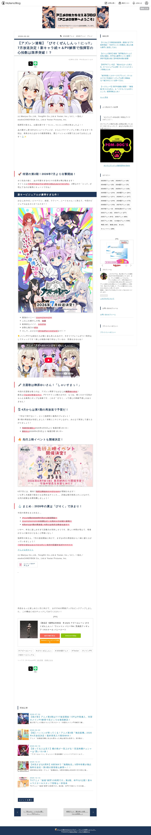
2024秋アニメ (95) (107, 188)
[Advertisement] (55, 589)
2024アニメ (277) (120, 212)
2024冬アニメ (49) (122, 180)
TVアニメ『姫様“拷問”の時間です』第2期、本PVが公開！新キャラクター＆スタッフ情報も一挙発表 (61, 781)
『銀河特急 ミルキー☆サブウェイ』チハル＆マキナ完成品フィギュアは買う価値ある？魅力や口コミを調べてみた (116, 78)
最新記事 (105, 36)
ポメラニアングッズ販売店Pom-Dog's (117, 165)
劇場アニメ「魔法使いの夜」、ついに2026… (77, 812)
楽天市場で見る (49, 636)
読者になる (144, 8)
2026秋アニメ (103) (108, 204)
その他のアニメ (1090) (122, 221)
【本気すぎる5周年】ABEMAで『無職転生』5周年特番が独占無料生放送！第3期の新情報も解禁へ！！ (61, 766)
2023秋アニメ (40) (107, 180)
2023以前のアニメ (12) (123, 209)
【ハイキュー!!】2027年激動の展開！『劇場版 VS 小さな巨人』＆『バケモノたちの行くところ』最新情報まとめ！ (116, 89)
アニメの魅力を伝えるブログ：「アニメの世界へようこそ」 (75, 8)
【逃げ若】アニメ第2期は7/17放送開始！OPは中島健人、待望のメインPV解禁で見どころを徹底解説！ (61, 718)
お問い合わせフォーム (108, 314)
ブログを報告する (84, 832)
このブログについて (107, 298)
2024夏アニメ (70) (122, 184)
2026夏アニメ (69, 36)
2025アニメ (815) (107, 216)
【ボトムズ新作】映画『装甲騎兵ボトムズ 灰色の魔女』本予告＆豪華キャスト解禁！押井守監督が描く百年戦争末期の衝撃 (116, 55)
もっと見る (104, 97)
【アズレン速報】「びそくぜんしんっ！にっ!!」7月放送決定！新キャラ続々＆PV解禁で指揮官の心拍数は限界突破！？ (56, 48)
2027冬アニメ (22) (123, 204)
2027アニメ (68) (106, 221)
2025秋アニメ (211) (108, 196)
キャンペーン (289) (107, 229)
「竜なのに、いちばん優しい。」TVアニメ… (33, 812)
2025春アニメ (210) (108, 192)
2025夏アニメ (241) (124, 192)
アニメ (90, 36)
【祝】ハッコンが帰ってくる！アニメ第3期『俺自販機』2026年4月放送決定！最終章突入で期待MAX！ (61, 734)
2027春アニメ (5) (107, 209)
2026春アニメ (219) (108, 200)
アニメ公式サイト (26, 550)
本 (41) (121, 224)
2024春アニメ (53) (107, 184)
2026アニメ (81, 36)
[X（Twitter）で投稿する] (30, 63)
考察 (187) (104, 224)
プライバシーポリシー (108, 332)
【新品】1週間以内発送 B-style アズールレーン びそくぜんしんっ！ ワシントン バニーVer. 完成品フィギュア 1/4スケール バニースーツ (65, 626)
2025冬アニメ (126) (123, 188)
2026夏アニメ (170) (124, 200)
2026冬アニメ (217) (124, 196)
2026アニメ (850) (121, 216)
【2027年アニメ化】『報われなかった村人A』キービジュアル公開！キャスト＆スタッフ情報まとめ (116, 66)
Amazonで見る (70, 636)
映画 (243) (113, 224)
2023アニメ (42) (106, 212)
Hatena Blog (73, 832)
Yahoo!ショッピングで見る (50, 641)
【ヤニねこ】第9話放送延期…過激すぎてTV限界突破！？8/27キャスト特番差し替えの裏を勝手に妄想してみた (116, 44)
